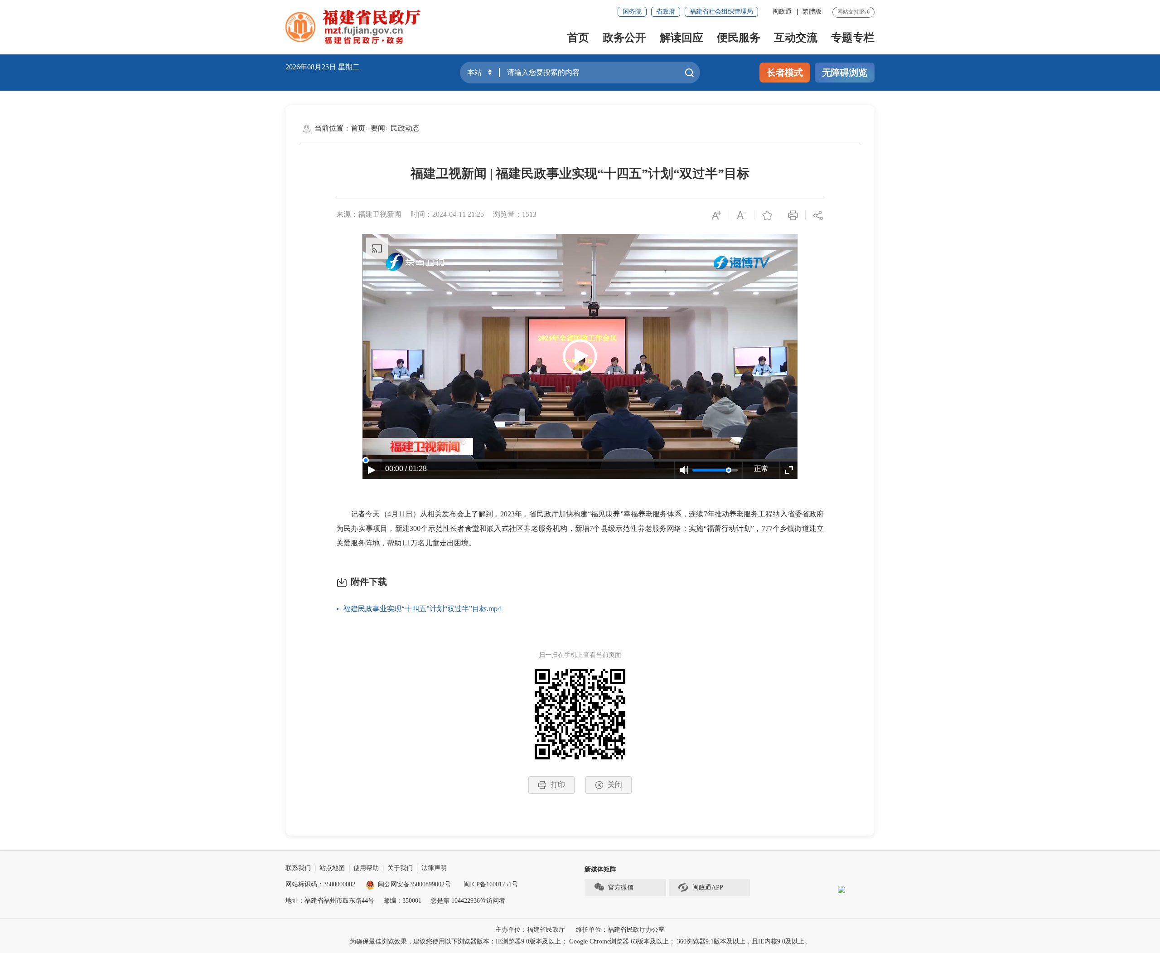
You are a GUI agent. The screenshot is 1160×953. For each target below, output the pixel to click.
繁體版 (812, 11)
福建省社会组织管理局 (721, 11)
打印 (558, 784)
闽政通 (782, 11)
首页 (578, 38)
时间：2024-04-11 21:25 (447, 214)
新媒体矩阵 (600, 869)
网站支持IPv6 (853, 12)
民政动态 (405, 128)
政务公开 (624, 38)
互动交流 (795, 38)
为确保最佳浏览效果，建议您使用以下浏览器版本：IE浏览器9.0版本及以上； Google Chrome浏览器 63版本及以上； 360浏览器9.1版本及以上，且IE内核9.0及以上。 (580, 941)
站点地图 (332, 868)
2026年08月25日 (310, 67)
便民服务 (738, 38)
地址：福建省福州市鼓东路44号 (329, 900)
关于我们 (400, 868)
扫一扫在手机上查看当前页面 (580, 655)
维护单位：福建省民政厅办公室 (620, 929)
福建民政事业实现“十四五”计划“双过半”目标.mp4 (422, 609)
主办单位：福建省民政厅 (530, 929)
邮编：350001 (402, 900)
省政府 (665, 11)
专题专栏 (853, 38)
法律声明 (434, 868)
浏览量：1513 (514, 214)
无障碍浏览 (844, 73)
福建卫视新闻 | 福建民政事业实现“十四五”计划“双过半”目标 (580, 173)
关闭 (615, 784)
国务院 (632, 11)
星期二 (349, 67)
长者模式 (785, 73)
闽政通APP (707, 887)
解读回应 (681, 38)
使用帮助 (366, 868)
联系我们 (298, 868)
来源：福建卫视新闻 (368, 214)
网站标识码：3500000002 (320, 884)
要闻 (378, 128)
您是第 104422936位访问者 (467, 900)
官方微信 (620, 887)
